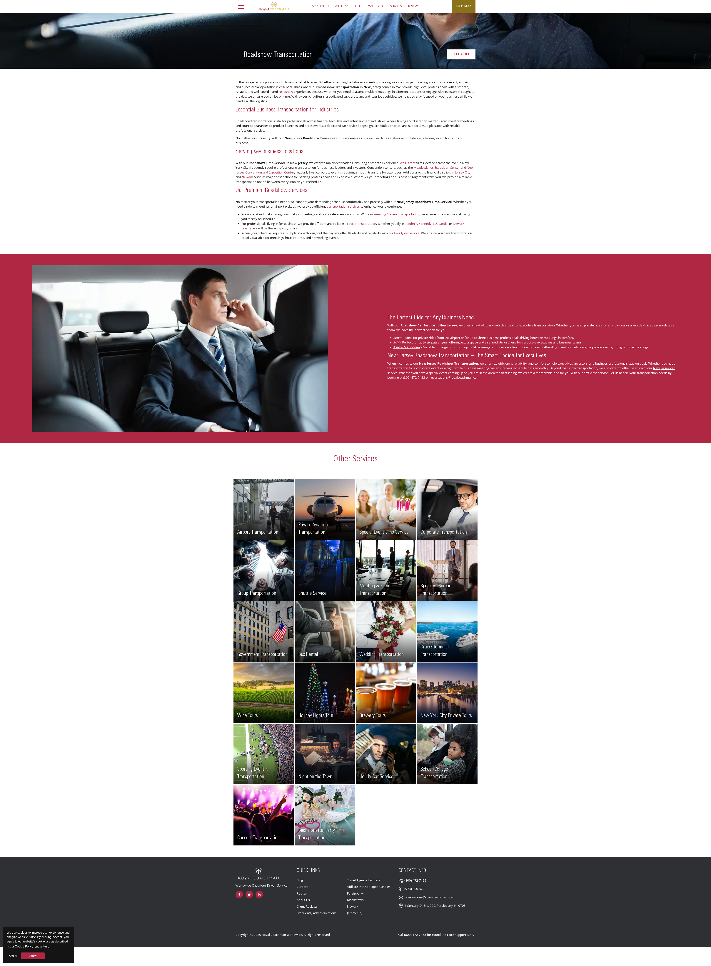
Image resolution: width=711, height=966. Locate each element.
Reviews (413, 6)
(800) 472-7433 (414, 377)
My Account (320, 6)
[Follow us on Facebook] (239, 894)
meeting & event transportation (396, 214)
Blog (300, 880)
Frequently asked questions (316, 913)
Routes (302, 893)
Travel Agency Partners (363, 880)
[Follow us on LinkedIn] (259, 894)
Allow (32, 955)
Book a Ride (461, 54)
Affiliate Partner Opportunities (368, 887)
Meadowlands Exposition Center (437, 167)
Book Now (463, 6)
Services (396, 6)
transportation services (343, 206)
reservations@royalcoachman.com (455, 377)
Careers (302, 887)
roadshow (286, 91)
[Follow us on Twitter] (249, 894)
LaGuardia (440, 223)
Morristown (355, 900)
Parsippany (355, 893)
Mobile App (342, 6)
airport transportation (360, 223)
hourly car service (407, 233)
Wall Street (407, 163)
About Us (303, 900)
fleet (477, 325)
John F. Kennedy (419, 223)
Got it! (13, 955)
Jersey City (462, 172)
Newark (247, 177)
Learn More (42, 946)
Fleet (358, 6)
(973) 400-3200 (415, 889)
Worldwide (376, 6)
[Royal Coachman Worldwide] (274, 6)
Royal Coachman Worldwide (282, 934)
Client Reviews (307, 906)
